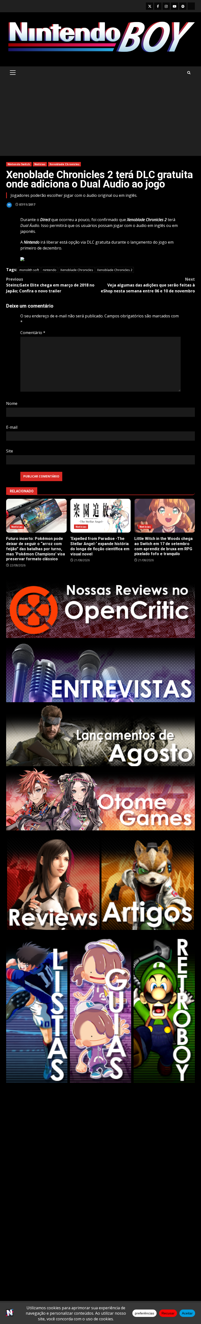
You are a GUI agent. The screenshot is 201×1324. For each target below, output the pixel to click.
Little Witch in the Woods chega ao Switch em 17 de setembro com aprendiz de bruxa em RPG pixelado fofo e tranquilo (164, 516)
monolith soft (29, 270)
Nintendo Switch (19, 164)
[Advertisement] (100, 119)
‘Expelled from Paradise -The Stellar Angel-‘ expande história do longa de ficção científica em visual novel (100, 516)
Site (9, 451)
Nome (11, 403)
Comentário (32, 332)
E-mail (11, 427)
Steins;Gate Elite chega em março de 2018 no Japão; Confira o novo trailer (50, 285)
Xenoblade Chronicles (64, 164)
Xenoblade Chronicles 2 (114, 270)
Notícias (40, 164)
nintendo (49, 270)
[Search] (188, 72)
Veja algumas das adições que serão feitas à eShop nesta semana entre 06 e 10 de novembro (148, 285)
